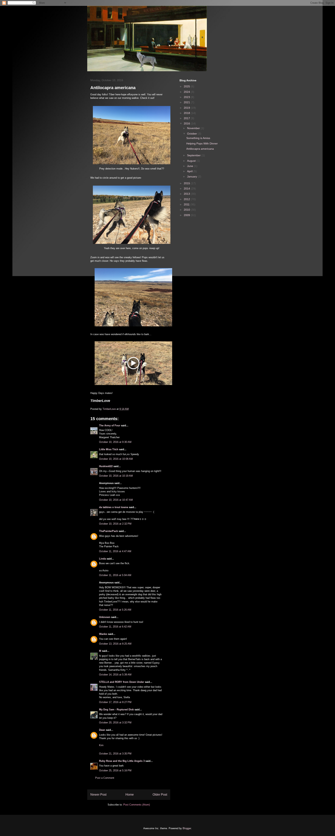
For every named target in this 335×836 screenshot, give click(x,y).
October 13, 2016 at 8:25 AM (115, 643)
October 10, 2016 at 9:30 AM (115, 442)
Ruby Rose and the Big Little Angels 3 (122, 761)
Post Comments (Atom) (136, 804)
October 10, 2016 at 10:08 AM (116, 458)
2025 (187, 86)
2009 (187, 215)
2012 (187, 199)
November (194, 128)
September (194, 155)
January (192, 176)
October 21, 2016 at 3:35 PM (115, 753)
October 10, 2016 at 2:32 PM (115, 523)
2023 (187, 97)
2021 (187, 102)
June (190, 166)
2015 (187, 183)
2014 (187, 188)
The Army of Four (109, 425)
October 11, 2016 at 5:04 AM (115, 575)
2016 (187, 123)
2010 (187, 209)
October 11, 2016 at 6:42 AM (115, 626)
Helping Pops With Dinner (202, 143)
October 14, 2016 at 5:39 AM (115, 674)
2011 (187, 204)
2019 (187, 107)
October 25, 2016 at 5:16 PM (115, 770)
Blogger (187, 828)
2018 (187, 113)
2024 (187, 91)
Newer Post (98, 794)
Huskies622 (106, 466)
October (192, 133)
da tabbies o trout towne (113, 507)
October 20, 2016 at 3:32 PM (115, 722)
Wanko (103, 634)
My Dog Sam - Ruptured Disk (116, 709)
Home (129, 794)
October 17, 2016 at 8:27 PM (115, 702)
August (191, 160)
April (190, 171)
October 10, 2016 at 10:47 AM (116, 499)
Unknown (104, 617)
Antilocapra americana (200, 148)
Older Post (160, 794)
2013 (187, 193)
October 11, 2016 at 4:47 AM (115, 551)
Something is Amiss (198, 138)
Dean (102, 729)
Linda (102, 558)
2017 (187, 118)
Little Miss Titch (108, 449)
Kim (101, 745)
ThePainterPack (108, 531)
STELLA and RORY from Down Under (121, 681)
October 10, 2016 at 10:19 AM (116, 475)
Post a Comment (104, 777)
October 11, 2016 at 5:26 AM (115, 609)
